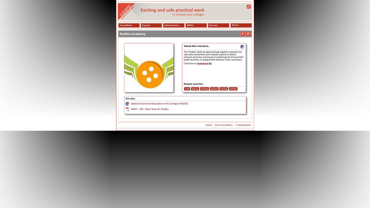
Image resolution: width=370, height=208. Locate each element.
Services (213, 25)
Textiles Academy (133, 34)
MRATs (190, 25)
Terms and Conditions (224, 125)
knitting (204, 89)
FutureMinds (126, 25)
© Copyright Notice (243, 125)
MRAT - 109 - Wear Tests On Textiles (150, 109)
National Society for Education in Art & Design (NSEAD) (159, 103)
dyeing (195, 89)
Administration (171, 25)
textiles (233, 89)
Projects (146, 25)
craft (187, 89)
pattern (214, 89)
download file (204, 63)
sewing (223, 89)
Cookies (208, 125)
